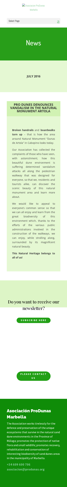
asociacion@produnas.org (25, 469)
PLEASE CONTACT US (33, 376)
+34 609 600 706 (18, 464)
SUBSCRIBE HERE (33, 320)
